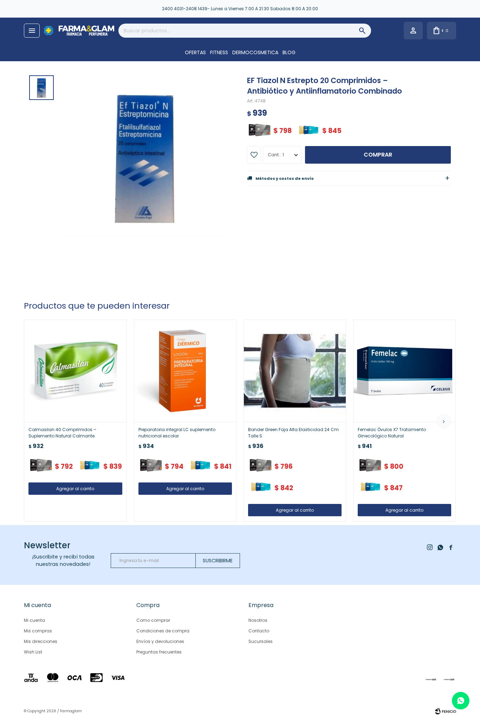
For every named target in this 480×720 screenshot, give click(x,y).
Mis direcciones (40, 641)
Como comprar (153, 620)
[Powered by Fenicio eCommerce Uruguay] (445, 711)
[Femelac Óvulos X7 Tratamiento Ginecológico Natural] (404, 371)
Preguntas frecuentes (159, 652)
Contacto (258, 631)
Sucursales (260, 641)
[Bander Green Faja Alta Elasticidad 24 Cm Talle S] (295, 371)
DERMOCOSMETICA (255, 52)
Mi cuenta (34, 620)
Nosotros (257, 620)
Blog (289, 52)
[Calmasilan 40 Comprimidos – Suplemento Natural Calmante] (75, 371)
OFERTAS (195, 52)
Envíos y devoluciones (160, 641)
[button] (444, 421)
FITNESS (219, 52)
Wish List (33, 652)
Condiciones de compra (162, 631)
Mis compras (38, 631)
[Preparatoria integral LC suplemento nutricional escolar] (185, 371)
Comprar (378, 155)
